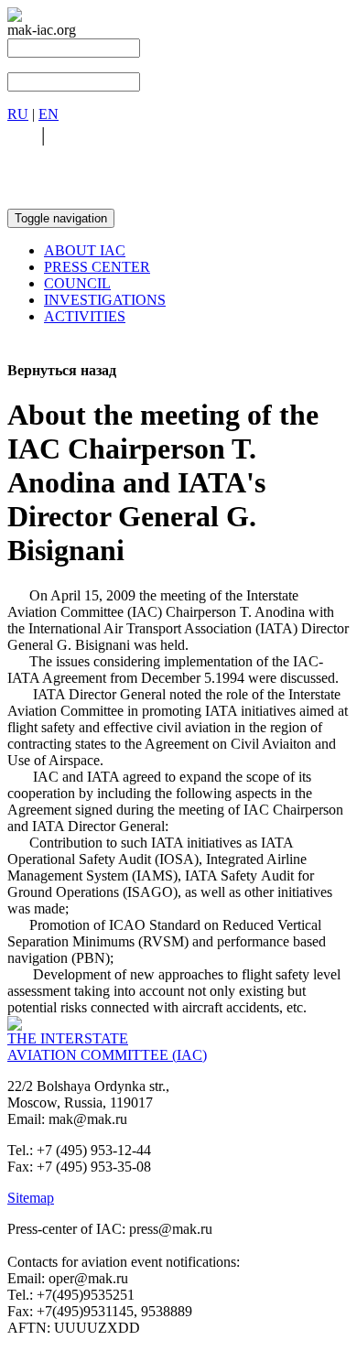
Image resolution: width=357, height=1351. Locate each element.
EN (48, 114)
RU (17, 114)
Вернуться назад (61, 370)
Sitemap (30, 1197)
